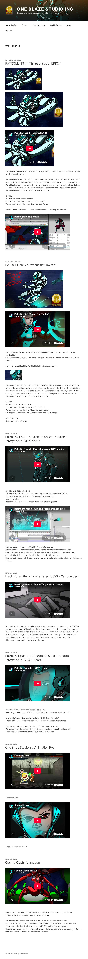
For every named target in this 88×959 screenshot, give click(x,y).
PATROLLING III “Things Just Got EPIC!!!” (33, 63)
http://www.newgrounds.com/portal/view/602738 (57, 626)
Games (24, 25)
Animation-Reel (12, 25)
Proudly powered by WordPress (16, 954)
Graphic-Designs (56, 25)
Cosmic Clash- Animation (22, 862)
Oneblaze (9, 31)
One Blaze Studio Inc (45, 9)
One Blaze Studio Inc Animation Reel (30, 747)
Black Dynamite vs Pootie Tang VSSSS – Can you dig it (42, 576)
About (69, 25)
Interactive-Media (38, 25)
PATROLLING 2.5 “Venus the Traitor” (30, 265)
